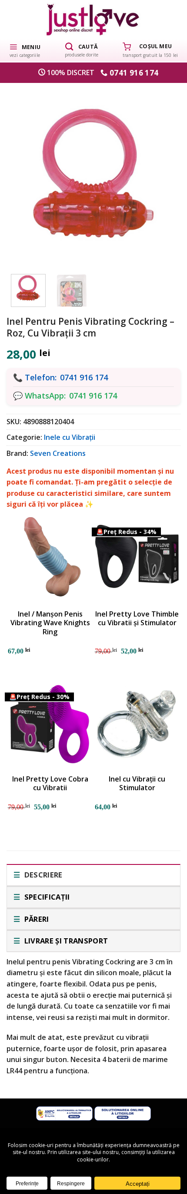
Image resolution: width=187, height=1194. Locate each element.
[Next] (162, 173)
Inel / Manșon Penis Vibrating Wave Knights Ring (50, 623)
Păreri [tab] (35, 919)
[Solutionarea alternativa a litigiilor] (64, 1112)
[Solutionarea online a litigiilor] (122, 1112)
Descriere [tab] (42, 875)
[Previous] (24, 173)
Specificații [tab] (46, 897)
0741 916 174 (84, 377)
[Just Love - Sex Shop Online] (93, 19)
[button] (25, 50)
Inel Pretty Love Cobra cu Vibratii (50, 784)
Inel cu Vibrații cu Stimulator (137, 784)
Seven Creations (58, 453)
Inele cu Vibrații (69, 437)
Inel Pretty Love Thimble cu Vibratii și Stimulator (137, 619)
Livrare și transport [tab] (65, 941)
